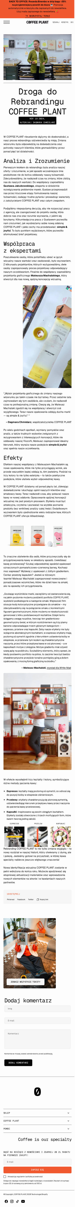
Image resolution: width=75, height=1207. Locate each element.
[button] (7, 22)
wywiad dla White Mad (56, 686)
